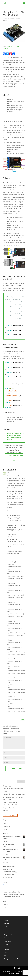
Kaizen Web (15, 973)
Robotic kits (6, 878)
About (4, 901)
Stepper (5, 48)
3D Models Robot (9, 871)
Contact (5, 904)
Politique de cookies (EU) (12, 959)
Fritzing (5, 829)
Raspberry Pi (7, 820)
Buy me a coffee (10, 815)
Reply (22, 719)
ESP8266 (17, 46)
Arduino (5, 823)
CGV (4, 907)
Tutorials (17, 18)
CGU (4, 910)
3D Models (6, 869)
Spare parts (7, 874)
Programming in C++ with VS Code (14, 794)
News (5, 953)
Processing (6, 826)
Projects (6, 949)
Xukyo (5, 18)
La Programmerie (15, 455)
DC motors (10, 46)
